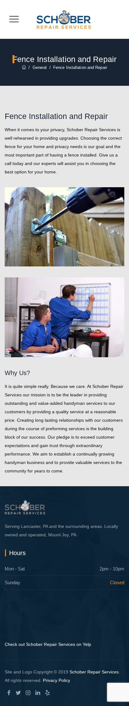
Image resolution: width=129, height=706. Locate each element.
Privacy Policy (56, 680)
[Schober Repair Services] (64, 19)
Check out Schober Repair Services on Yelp (48, 644)
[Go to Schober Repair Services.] (24, 67)
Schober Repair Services (94, 671)
